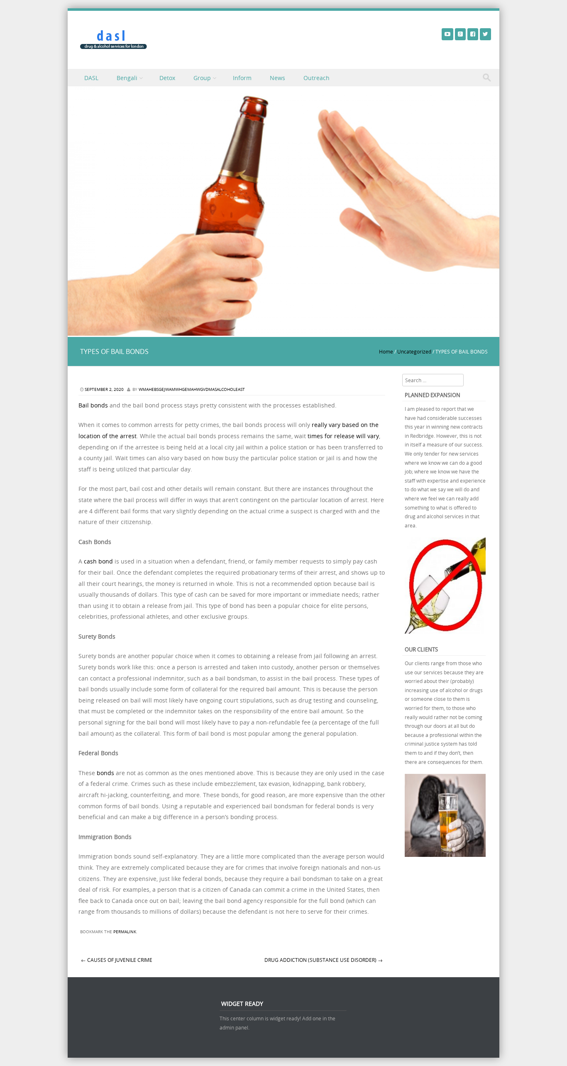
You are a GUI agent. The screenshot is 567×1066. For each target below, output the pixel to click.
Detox (167, 78)
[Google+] (460, 33)
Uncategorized (414, 351)
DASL (91, 78)
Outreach (316, 78)
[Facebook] (473, 33)
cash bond (98, 561)
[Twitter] (485, 33)
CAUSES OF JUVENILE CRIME (116, 959)
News (277, 78)
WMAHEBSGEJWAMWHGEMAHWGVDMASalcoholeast (192, 389)
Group (202, 78)
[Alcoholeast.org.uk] (113, 39)
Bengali (127, 78)
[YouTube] (447, 33)
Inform (242, 78)
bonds (105, 773)
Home (386, 351)
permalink (124, 931)
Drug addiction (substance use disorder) (323, 959)
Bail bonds (93, 405)
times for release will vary (343, 436)
